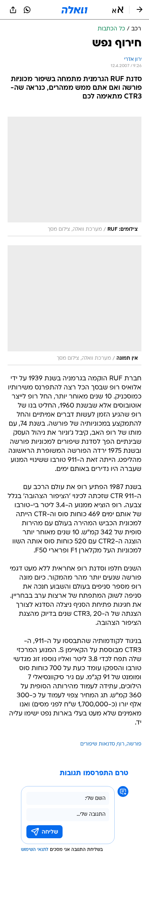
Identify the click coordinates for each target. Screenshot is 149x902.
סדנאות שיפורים (97, 744)
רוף (120, 744)
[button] (117, 10)
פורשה (134, 744)
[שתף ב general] (13, 10)
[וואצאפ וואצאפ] (27, 9)
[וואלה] (74, 9)
